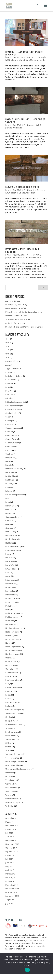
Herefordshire (11, 535)
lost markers (10, 591)
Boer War (9, 391)
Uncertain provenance (14, 761)
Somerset (9, 728)
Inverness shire (11, 550)
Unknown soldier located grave (18, 769)
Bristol (8, 398)
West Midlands (11, 787)
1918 (7, 353)
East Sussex (10, 480)
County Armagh (12, 435)
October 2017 (11, 848)
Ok (27, 970)
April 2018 (9, 836)
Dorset (8, 465)
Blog (7, 387)
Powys (8, 683)
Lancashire (9, 576)
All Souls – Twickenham (15, 323)
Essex (7, 487)
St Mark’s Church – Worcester (17, 319)
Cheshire (31, 190)
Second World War (13, 713)
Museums (9, 620)
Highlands (9, 543)
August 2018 (10, 829)
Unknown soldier (38, 60)
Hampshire (10, 531)
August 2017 (10, 855)
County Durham (12, 442)
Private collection (12, 687)
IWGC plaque (11, 60)
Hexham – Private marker (16, 315)
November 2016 (12, 888)
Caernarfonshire (12, 409)
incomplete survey (13, 546)
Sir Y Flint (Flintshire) (13, 724)
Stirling (8, 743)
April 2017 (9, 870)
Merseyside (10, 602)
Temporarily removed (14, 754)
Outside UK (10, 665)
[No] (49, 963)
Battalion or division (13, 376)
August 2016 (10, 899)
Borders (8, 394)
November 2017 (12, 844)
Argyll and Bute (11, 368)
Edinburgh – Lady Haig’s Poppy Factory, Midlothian (24, 53)
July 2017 (9, 859)
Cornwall (9, 431)
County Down (11, 439)
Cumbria (9, 454)
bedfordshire (10, 379)
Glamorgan (10, 513)
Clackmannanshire (13, 428)
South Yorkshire (12, 732)
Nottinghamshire (12, 654)
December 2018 (11, 825)
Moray (8, 609)
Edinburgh (41, 57)
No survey (9, 635)
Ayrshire (8, 372)
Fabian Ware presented (15, 494)
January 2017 (10, 881)
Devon (8, 461)
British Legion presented (15, 402)
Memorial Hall (11, 598)
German (8, 509)
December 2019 (11, 818)
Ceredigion (9, 420)
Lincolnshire (10, 583)
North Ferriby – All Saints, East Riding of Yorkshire (25, 121)
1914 (7, 339)
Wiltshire (9, 795)
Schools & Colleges (13, 709)
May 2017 (9, 866)
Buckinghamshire (12, 405)
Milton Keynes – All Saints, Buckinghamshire (23, 312)
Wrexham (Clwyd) (12, 802)
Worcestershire (11, 798)
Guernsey (9, 520)
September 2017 (12, 851)
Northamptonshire (13, 646)
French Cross (10, 505)
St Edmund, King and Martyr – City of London (24, 327)
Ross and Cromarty (13, 702)
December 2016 (11, 885)
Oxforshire (9, 669)
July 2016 (9, 903)
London (8, 587)
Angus (8, 365)
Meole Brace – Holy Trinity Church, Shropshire (22, 251)
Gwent (8, 524)
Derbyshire (10, 457)
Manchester (10, 594)
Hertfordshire (11, 539)
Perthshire (9, 676)
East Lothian (10, 476)
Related (8, 695)
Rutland (8, 706)
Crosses (30, 57)
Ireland (8, 554)
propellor (9, 691)
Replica (8, 698)
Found (8, 502)
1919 (7, 357)
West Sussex (10, 791)
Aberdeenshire (11, 361)
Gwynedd (9, 528)
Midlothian (24, 60)
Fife (6, 498)
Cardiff (8, 416)
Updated (9, 776)
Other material (11, 661)
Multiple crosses (12, 613)
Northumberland (12, 650)
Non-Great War (11, 639)
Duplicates (9, 472)
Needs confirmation (13, 628)
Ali (9, 57)
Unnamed (9, 772)
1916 (7, 346)
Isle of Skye (10, 561)
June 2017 (9, 862)
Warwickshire (11, 784)
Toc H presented (12, 758)
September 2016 (12, 896)
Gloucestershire (12, 517)
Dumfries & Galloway (14, 468)
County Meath (11, 446)
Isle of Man (10, 557)
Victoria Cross (11, 780)
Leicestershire (11, 580)
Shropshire (18, 257)
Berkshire (9, 383)
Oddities (8, 657)
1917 (7, 350)
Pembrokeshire (11, 672)
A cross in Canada (12, 301)
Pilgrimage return (12, 680)
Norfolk (8, 643)
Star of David (10, 739)
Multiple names (11, 617)
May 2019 (9, 822)
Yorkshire (17, 127)
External (8, 491)
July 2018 (9, 833)
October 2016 (11, 892)
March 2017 (10, 873)
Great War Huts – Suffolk (15, 308)
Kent (7, 572)
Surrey (8, 750)
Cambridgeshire (12, 413)
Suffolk (8, 746)
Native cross (10, 624)
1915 (7, 342)
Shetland (9, 717)
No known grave (12, 632)
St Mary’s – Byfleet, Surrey (16, 304)
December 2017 (11, 840)
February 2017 (11, 877)
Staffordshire (10, 735)
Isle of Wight (10, 565)
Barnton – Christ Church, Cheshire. (22, 187)
